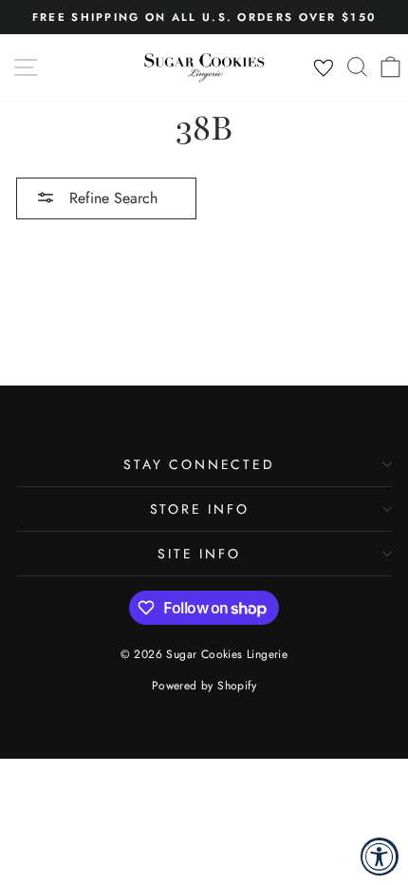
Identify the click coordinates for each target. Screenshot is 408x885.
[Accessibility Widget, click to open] (380, 857)
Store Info (200, 508)
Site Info (199, 553)
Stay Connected (198, 464)
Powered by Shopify (204, 685)
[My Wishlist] (323, 68)
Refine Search (111, 198)
